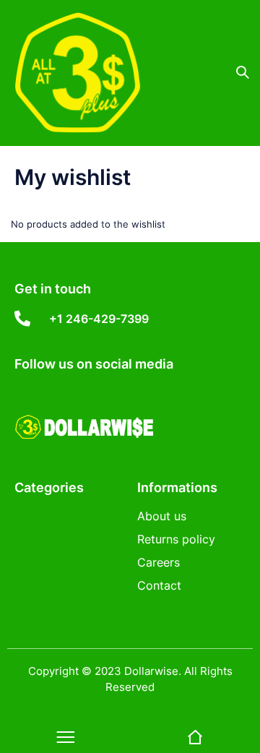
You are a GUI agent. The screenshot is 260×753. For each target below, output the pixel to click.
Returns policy (176, 539)
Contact (159, 585)
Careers (158, 562)
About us (161, 516)
